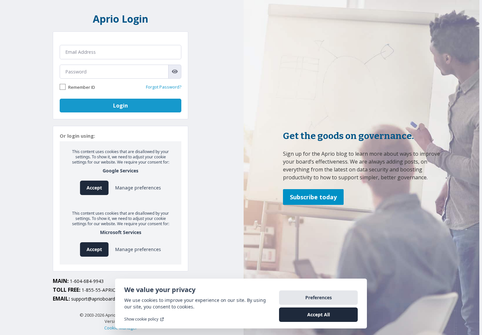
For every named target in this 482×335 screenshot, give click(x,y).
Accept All (318, 314)
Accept (94, 188)
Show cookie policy (141, 319)
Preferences (318, 297)
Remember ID (81, 87)
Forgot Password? (163, 87)
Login (120, 105)
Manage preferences (138, 188)
